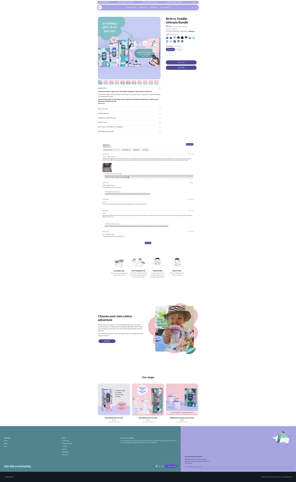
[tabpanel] (148, 197)
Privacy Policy (277, 477)
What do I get (103, 109)
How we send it (103, 113)
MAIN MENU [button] (7, 438)
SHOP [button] (63, 438)
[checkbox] (145, 149)
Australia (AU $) (9, 477)
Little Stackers (266, 477)
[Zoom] (129, 48)
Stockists (65, 454)
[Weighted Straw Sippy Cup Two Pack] (182, 400)
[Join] (290, 466)
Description (102, 88)
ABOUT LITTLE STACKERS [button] (127, 438)
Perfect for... (103, 122)
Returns (64, 449)
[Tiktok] (159, 466)
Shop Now (107, 341)
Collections (65, 440)
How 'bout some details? (107, 118)
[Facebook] (156, 466)
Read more (101, 103)
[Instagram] (162, 466)
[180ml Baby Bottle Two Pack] (114, 400)
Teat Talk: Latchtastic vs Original (110, 127)
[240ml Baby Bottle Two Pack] (148, 400)
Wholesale (65, 452)
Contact (64, 446)
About (6, 443)
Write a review (190, 144)
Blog (5, 446)
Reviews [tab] (107, 145)
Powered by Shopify (287, 477)
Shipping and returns (106, 131)
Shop (5, 440)
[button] (131, 7)
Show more (148, 243)
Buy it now (181, 67)
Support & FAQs (67, 443)
